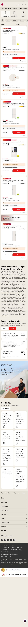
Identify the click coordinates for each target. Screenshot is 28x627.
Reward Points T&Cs (6, 556)
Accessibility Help (5, 552)
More (23, 493)
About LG (4, 530)
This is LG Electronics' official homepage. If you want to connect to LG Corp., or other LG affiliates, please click (14, 564)
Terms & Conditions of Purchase (9, 554)
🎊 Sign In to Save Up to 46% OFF (11, 54)
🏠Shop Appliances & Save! (10, 128)
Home (2, 8)
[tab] (5, 14)
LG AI (3, 518)
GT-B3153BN (5, 33)
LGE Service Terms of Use (7, 547)
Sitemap (11, 545)
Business (24, 1)
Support (3, 526)
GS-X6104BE (6, 144)
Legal (20, 549)
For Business (4, 545)
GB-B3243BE (6, 228)
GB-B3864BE (6, 183)
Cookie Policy (4, 549)
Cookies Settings (13, 549)
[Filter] (2, 20)
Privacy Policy (18, 547)
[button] (16, 4)
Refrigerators (8, 8)
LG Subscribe (5, 522)
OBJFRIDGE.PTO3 (6, 70)
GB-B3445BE (6, 106)
